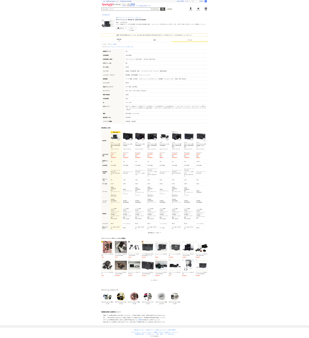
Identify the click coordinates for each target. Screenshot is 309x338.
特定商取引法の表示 (139, 334)
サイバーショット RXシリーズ (135, 17)
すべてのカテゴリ (155, 9)
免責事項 (140, 319)
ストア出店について (149, 334)
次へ (204, 140)
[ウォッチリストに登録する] (118, 139)
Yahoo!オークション (139, 330)
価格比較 (119, 40)
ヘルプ (186, 1)
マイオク (190, 10)
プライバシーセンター (147, 332)
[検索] (206, 1)
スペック (190, 40)
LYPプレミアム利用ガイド (165, 332)
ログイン (124, 5)
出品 (206, 10)
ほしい (132, 28)
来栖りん (202, 1)
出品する (121, 28)
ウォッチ (198, 10)
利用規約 (155, 332)
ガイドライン (175, 332)
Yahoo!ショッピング (160, 330)
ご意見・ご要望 (159, 334)
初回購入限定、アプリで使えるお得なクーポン (140, 5)
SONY (117, 17)
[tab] (119, 40)
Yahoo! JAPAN (180, 1)
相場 (154, 40)
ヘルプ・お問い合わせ (169, 334)
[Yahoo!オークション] (111, 4)
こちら (184, 35)
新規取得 (133, 4)
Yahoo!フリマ (149, 330)
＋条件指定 (169, 9)
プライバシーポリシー (136, 332)
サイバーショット (123, 17)
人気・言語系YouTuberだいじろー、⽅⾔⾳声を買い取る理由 (117, 1)
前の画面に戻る (106, 14)
